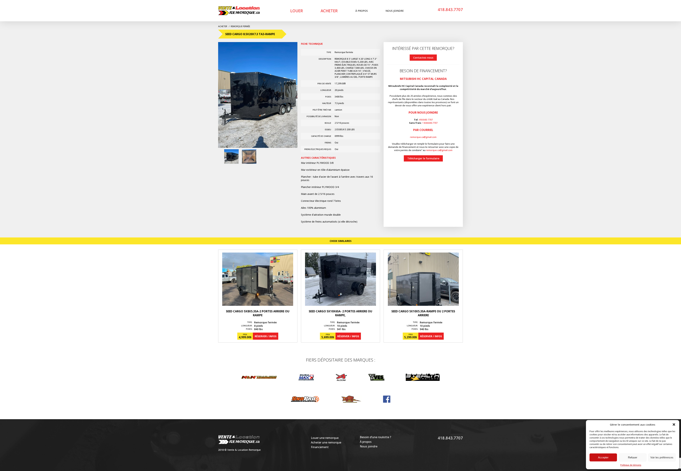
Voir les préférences (661, 457)
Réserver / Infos (265, 336)
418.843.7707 (450, 9)
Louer (296, 10)
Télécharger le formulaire (423, 158)
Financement (320, 447)
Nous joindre (395, 10)
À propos (361, 10)
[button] (674, 424)
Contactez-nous (423, 57)
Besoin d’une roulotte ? (375, 437)
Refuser (632, 457)
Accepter (603, 457)
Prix (245, 334)
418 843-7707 (426, 119)
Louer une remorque (325, 438)
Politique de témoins (630, 465)
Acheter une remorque (326, 442)
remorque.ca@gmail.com (423, 137)
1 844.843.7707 (430, 122)
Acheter (329, 10)
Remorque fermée (240, 26)
